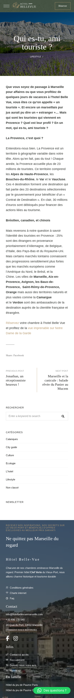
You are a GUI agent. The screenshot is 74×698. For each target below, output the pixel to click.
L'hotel (9, 471)
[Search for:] (37, 416)
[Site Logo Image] (23, 5)
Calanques (12, 439)
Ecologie (10, 463)
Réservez (13, 323)
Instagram (15, 638)
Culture (10, 455)
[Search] (63, 416)
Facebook (7, 638)
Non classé (12, 487)
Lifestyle (35, 56)
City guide (11, 447)
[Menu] (6, 6)
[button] (63, 6)
